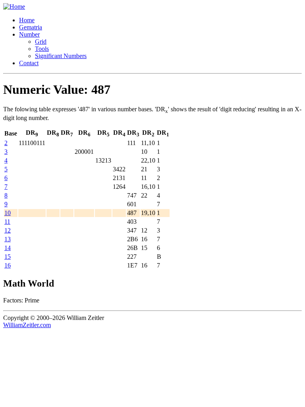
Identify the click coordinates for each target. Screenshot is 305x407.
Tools (42, 48)
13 (7, 239)
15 (7, 256)
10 (7, 212)
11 (7, 221)
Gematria (30, 27)
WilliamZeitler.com (27, 325)
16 (7, 265)
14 (7, 247)
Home (27, 20)
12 (7, 230)
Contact (29, 63)
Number (29, 34)
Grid (40, 41)
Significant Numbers (61, 55)
